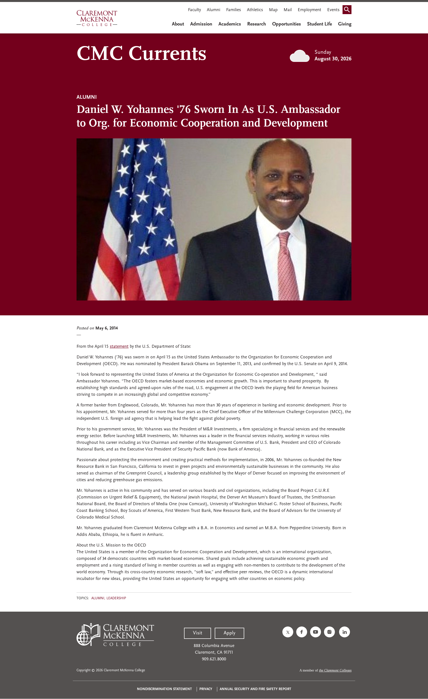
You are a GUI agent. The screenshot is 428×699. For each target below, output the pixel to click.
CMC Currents (142, 54)
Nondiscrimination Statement (164, 689)
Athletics (255, 10)
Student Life (319, 24)
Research (256, 24)
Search (348, 10)
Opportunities (286, 24)
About (178, 24)
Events (333, 10)
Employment (309, 10)
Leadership (116, 598)
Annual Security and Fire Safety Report (255, 689)
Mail (288, 10)
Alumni (213, 10)
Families (233, 10)
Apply (229, 633)
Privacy (205, 689)
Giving (344, 24)
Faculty (194, 10)
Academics (229, 24)
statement (119, 347)
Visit (197, 633)
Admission (201, 24)
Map (273, 10)
